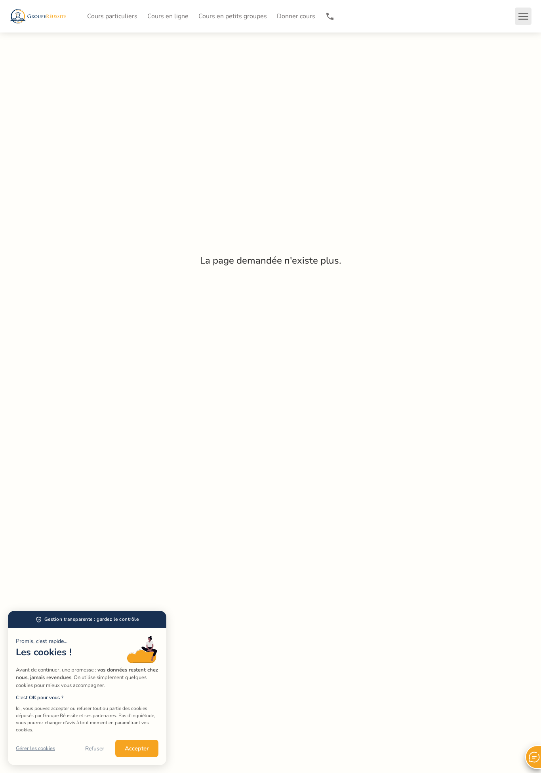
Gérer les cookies (35, 748)
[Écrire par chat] (533, 757)
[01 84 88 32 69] (330, 16)
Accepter (137, 748)
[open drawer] (523, 16)
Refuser (94, 748)
